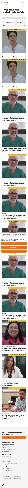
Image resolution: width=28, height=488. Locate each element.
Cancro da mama (6, 456)
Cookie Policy (13, 253)
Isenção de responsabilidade (9, 463)
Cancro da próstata (7, 460)
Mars (9, 482)
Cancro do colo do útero (8, 458)
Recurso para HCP (6, 468)
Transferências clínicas (8, 470)
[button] (24, 2)
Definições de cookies (16, 478)
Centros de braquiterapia (8, 449)
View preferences (14, 247)
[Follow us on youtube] (3, 484)
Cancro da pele (6, 461)
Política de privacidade (6, 478)
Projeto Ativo (5, 451)
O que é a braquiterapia (8, 444)
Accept (14, 251)
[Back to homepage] (4, 2)
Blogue (4, 447)
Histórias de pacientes (8, 445)
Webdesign (4, 482)
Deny (14, 243)
